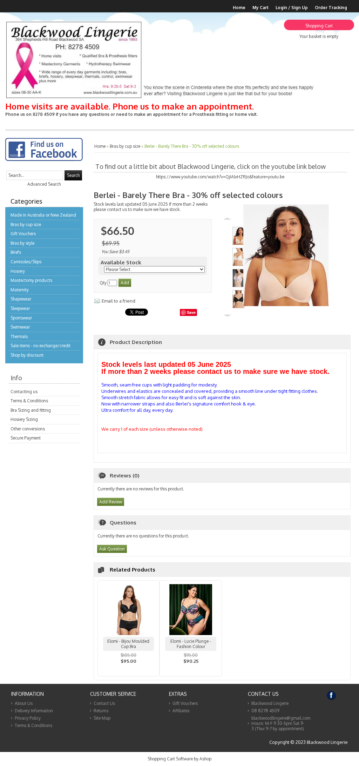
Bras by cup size (26, 224)
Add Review (110, 501)
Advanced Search (44, 184)
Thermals (19, 336)
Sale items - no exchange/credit (40, 345)
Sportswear (21, 318)
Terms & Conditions (29, 400)
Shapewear (21, 299)
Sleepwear (20, 308)
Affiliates (180, 710)
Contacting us (24, 391)
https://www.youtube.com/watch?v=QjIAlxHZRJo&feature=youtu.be (220, 176)
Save (191, 312)
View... (128, 670)
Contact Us (104, 703)
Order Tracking (331, 7)
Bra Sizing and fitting (31, 410)
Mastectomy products (31, 280)
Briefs (16, 252)
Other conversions (28, 428)
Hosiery (18, 271)
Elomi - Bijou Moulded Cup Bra (128, 644)
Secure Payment (26, 438)
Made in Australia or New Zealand (43, 215)
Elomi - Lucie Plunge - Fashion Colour (190, 644)
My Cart (260, 7)
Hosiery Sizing (24, 419)
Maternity (20, 289)
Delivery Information (34, 710)
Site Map (102, 718)
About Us (24, 703)
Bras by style (22, 243)
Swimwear (20, 327)
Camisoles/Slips (26, 261)
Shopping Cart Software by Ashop (179, 758)
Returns (101, 710)
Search (73, 175)
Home (239, 7)
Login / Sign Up (292, 7)
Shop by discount (27, 355)
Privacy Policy (28, 718)
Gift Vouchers (23, 233)
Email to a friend (118, 301)
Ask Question (112, 549)
